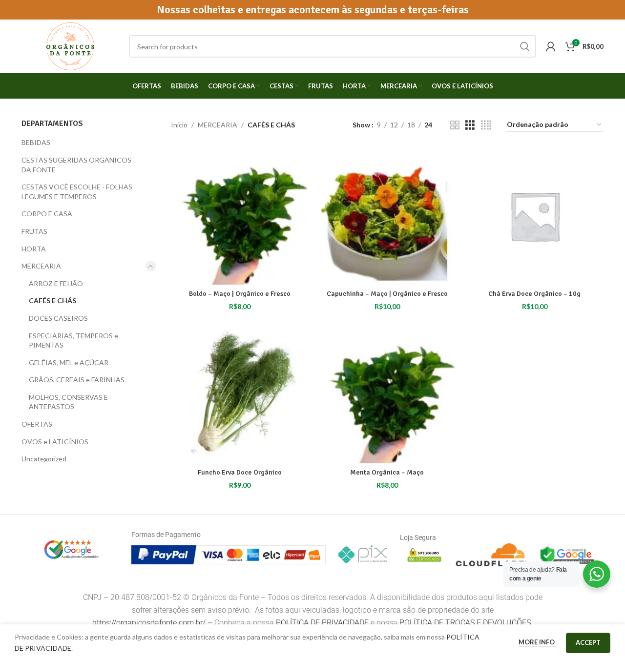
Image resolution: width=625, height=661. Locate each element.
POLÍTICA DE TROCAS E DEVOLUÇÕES (466, 622)
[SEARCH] (525, 46)
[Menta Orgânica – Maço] (387, 394)
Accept (588, 642)
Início (179, 125)
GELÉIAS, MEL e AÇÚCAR (68, 362)
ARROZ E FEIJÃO (56, 283)
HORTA (33, 249)
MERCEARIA (41, 266)
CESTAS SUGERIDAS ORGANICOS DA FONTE (76, 165)
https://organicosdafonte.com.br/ (149, 622)
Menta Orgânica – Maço (387, 472)
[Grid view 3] (470, 125)
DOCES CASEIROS (58, 318)
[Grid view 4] (486, 125)
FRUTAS (34, 231)
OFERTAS (36, 424)
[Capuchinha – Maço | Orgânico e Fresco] (387, 216)
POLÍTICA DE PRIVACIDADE (322, 622)
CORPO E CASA (46, 213)
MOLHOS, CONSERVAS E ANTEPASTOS (68, 402)
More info (537, 642)
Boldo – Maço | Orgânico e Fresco (240, 293)
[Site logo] (70, 45)
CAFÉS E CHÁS (52, 300)
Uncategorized (43, 458)
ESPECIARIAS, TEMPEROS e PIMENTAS (73, 340)
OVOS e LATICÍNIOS (54, 441)
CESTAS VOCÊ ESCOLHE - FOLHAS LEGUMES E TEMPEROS (76, 192)
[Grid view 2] (454, 125)
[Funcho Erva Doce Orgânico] (240, 394)
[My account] (551, 46)
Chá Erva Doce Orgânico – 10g (534, 293)
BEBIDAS (35, 142)
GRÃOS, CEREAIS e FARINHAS (77, 379)
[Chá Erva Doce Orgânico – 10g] (535, 216)
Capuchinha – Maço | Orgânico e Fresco (387, 293)
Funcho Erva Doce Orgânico (240, 472)
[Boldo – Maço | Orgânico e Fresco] (240, 216)
